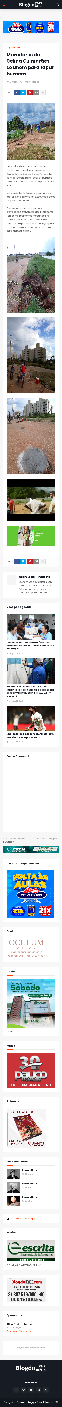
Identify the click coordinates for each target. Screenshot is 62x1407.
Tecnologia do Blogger (22, 1218)
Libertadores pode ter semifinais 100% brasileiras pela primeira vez (30, 736)
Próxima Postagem (47, 838)
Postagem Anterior (15, 838)
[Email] (36, 92)
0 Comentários (31, 81)
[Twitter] (23, 92)
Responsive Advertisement (31, 1347)
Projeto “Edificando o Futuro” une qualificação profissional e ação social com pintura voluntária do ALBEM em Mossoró (30, 691)
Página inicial (13, 47)
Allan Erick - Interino (34, 577)
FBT (56, 1402)
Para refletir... (30, 1170)
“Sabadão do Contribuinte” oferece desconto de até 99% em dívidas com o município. (30, 645)
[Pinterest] (30, 92)
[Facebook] (17, 92)
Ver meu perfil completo (19, 1331)
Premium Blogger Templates (33, 1402)
